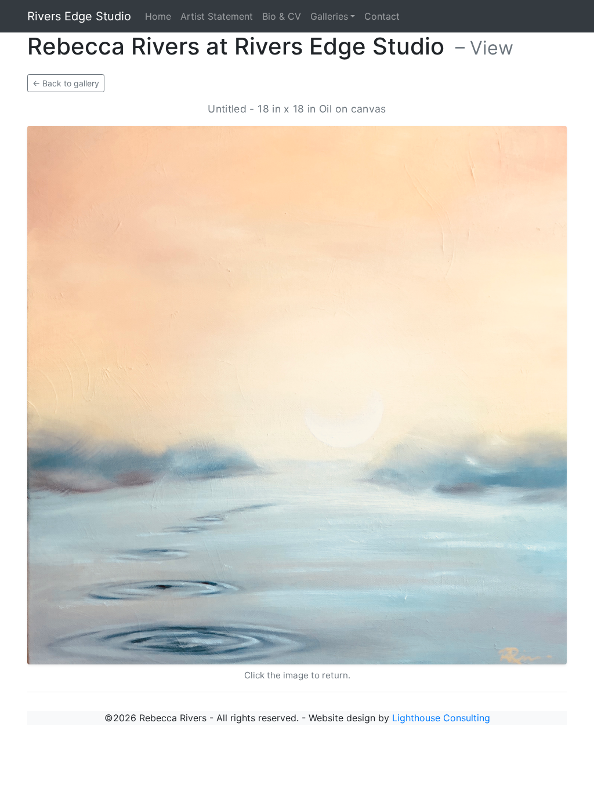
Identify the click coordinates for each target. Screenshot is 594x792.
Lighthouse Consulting (441, 718)
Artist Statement (216, 16)
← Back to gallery (65, 83)
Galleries (329, 16)
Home (158, 16)
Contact (382, 16)
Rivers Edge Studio (79, 16)
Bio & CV (281, 16)
